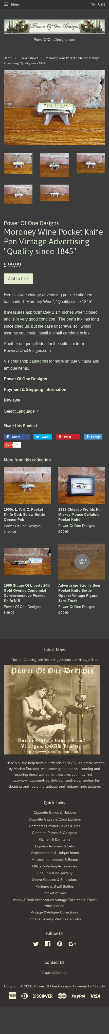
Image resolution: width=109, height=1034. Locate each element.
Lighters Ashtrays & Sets (54, 846)
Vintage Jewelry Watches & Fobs (54, 919)
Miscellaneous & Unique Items (54, 853)
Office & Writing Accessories (54, 866)
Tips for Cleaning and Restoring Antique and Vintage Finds (54, 660)
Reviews (12, 400)
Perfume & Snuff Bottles (54, 886)
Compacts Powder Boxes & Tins (54, 826)
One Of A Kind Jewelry (54, 873)
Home (8, 58)
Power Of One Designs (52, 986)
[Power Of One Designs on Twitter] (36, 945)
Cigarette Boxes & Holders (54, 812)
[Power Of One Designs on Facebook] (48, 945)
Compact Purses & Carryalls (54, 833)
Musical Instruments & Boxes (54, 860)
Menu (15, 4)
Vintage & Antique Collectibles (54, 912)
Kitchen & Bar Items (54, 839)
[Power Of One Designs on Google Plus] (72, 945)
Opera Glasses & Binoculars (54, 880)
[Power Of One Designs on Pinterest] (59, 945)
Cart (101, 4)
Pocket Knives (29, 58)
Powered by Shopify (89, 986)
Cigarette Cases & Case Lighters (54, 819)
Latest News (55, 649)
